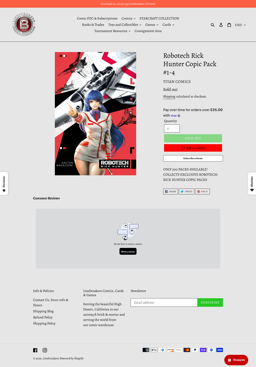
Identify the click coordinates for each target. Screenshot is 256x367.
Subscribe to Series (193, 158)
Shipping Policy (44, 323)
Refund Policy (43, 317)
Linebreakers (51, 358)
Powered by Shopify (72, 358)
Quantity (170, 121)
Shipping (169, 96)
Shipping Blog (43, 311)
